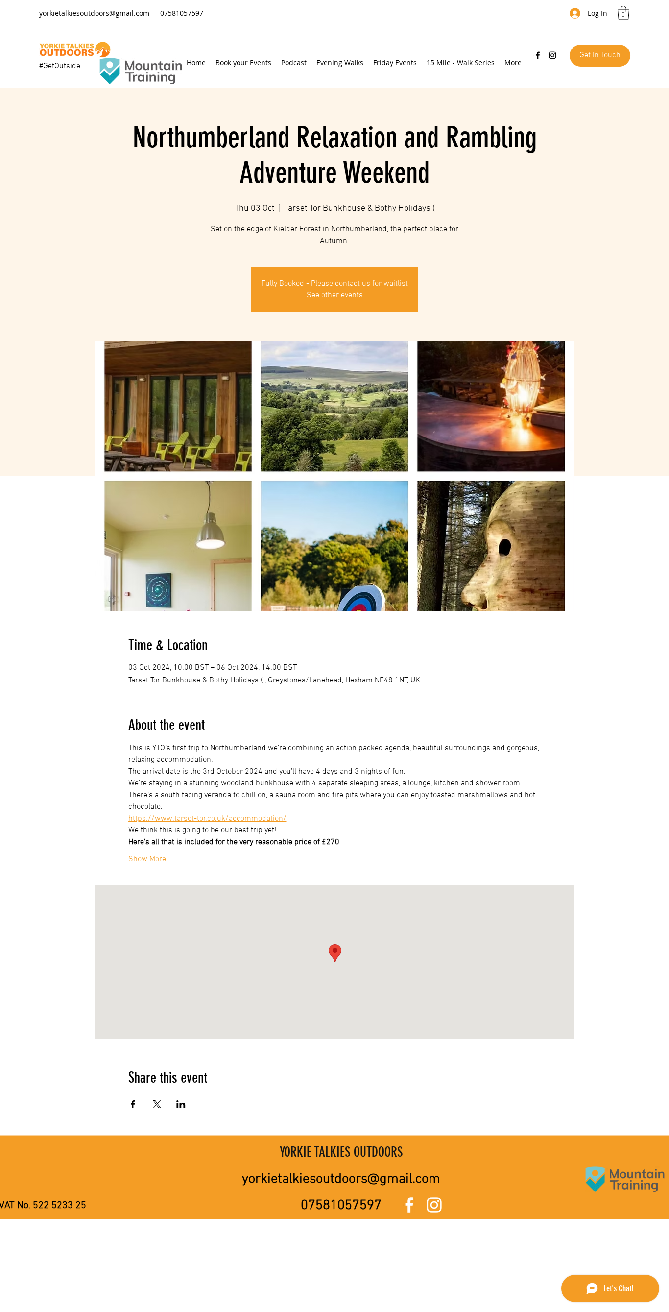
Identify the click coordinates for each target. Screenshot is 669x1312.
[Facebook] (538, 55)
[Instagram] (552, 55)
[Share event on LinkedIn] (181, 1104)
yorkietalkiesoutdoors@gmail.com (94, 13)
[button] (623, 13)
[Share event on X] (157, 1104)
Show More (147, 859)
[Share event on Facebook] (133, 1104)
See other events (335, 295)
